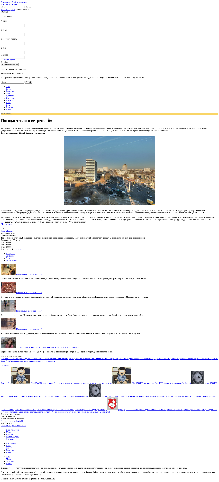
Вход (3, 4)
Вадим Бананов (7, 231)
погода (10, 224)
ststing (16, 421)
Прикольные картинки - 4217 (29, 329)
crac (11, 421)
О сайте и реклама (19, 2)
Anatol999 (5, 421)
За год (8, 258)
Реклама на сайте (19, 425)
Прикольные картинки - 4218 (29, 274)
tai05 (21, 421)
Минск (4, 224)
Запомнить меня (25, 9)
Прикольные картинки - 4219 (29, 293)
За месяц (10, 256)
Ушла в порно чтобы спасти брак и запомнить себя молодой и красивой (47, 347)
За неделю (10, 253)
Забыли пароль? (8, 9)
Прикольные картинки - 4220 (29, 311)
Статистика (6, 2)
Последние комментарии (12, 356)
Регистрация (11, 4)
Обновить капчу (8, 60)
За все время (11, 260)
